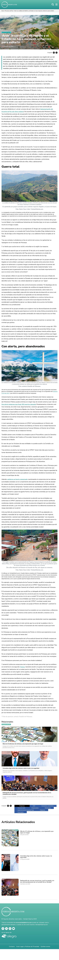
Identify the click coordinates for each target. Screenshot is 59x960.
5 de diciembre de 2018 (7, 46)
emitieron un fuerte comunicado (17, 479)
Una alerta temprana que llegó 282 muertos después (19, 404)
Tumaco (22, 667)
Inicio (3, 11)
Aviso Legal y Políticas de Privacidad (27, 946)
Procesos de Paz (9, 11)
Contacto (12, 946)
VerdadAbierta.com (42, 925)
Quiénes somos (45, 946)
